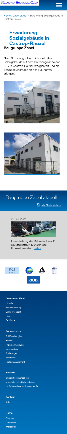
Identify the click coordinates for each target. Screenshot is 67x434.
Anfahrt (9, 402)
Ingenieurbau (12, 349)
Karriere (10, 372)
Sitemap (10, 418)
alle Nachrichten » (51, 205)
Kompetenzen (14, 331)
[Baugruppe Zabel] (19, 3)
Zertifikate (10, 320)
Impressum (11, 426)
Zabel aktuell (20, 15)
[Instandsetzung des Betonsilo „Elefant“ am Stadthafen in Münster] (33, 222)
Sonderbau (11, 357)
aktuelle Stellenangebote (17, 377)
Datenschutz (11, 422)
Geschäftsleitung (13, 307)
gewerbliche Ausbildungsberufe (20, 382)
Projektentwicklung (15, 344)
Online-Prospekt (13, 311)
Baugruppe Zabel (15, 298)
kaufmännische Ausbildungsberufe (22, 386)
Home (7, 15)
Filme (8, 316)
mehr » (37, 248)
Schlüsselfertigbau (14, 336)
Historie (9, 303)
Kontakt (10, 397)
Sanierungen (11, 353)
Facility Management (15, 361)
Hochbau (10, 340)
